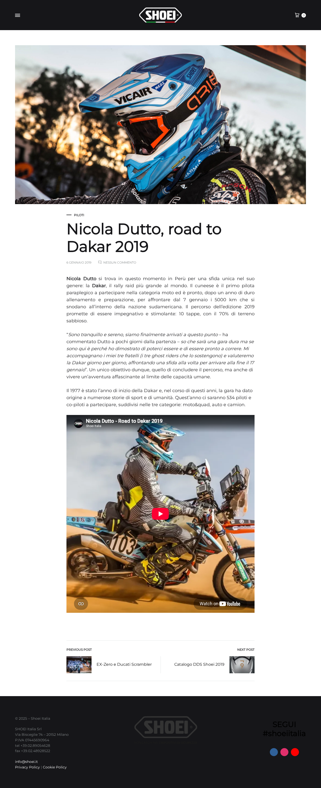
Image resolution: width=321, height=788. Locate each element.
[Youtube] (295, 752)
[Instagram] (284, 752)
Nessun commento (119, 262)
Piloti (79, 215)
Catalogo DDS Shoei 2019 (199, 664)
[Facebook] (274, 752)
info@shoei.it (26, 761)
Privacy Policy (27, 767)
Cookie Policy (55, 767)
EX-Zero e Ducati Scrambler (124, 664)
